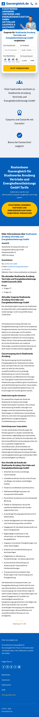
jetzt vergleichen (19, 68)
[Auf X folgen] (15, 667)
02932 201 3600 (11, 264)
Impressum (6, 680)
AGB (3, 690)
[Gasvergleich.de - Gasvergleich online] (15, 4)
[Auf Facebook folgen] (3, 667)
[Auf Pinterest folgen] (19, 667)
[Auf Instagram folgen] (7, 667)
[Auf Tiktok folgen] (11, 667)
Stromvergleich (7, 648)
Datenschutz (6, 685)
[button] (36, 3)
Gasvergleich (18, 645)
